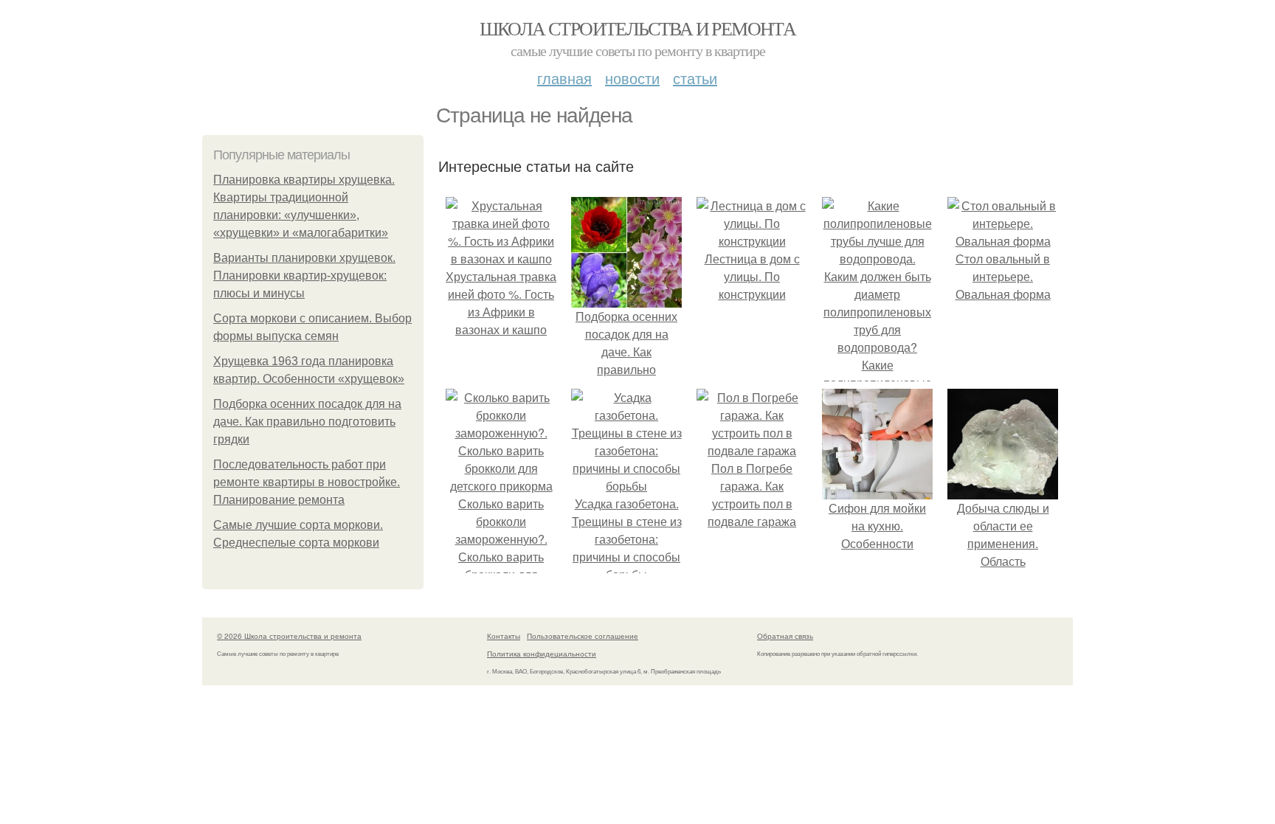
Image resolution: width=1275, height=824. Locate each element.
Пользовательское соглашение (582, 636)
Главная (564, 78)
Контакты (503, 636)
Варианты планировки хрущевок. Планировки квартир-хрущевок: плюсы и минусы (304, 276)
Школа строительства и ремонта (638, 28)
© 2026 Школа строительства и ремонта (289, 636)
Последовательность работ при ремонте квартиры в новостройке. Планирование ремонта (306, 482)
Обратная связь (785, 636)
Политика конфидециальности (541, 653)
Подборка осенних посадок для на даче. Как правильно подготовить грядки (307, 422)
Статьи (695, 78)
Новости (632, 78)
